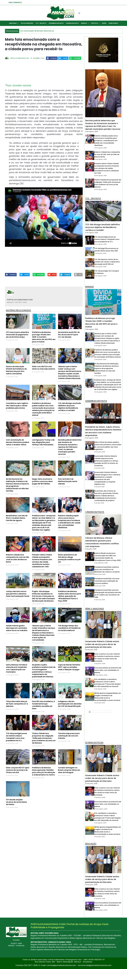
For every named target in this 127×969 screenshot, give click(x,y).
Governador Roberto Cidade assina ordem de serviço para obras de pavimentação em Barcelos (102, 644)
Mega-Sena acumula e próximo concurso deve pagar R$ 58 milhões (42, 481)
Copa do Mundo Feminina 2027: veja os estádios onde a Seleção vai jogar (69, 667)
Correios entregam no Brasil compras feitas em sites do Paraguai (69, 770)
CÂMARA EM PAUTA (72, 23)
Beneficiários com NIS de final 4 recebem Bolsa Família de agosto (16, 518)
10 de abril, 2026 (99, 468)
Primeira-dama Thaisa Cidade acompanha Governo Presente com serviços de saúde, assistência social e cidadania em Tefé (42, 561)
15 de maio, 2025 (99, 600)
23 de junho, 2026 (91, 650)
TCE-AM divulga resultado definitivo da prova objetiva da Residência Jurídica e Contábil (69, 407)
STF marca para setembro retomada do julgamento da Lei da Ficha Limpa (17, 334)
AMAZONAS (13, 23)
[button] (52, 58)
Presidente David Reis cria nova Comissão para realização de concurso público (106, 581)
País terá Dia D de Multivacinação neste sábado (67, 481)
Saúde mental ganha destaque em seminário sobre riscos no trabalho (16, 628)
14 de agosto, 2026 (100, 267)
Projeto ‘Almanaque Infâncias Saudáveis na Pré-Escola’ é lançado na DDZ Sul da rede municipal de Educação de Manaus (43, 596)
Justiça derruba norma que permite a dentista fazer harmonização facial (17, 593)
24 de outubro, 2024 (100, 675)
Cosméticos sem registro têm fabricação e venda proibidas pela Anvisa (17, 405)
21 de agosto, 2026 (91, 132)
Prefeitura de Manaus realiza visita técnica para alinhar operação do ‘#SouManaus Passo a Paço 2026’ (69, 596)
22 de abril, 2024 (99, 703)
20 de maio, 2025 (99, 586)
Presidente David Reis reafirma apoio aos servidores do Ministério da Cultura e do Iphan (107, 569)
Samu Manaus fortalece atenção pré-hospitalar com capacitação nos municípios (16, 668)
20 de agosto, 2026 (100, 148)
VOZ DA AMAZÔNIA (27, 23)
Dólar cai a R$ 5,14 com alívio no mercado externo (43, 367)
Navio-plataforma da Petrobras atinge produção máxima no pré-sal (69, 558)
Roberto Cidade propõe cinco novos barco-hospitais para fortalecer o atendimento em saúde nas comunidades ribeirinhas (69, 521)
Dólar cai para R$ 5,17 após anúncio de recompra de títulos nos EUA (17, 770)
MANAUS (84, 23)
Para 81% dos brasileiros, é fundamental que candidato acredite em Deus (43, 705)
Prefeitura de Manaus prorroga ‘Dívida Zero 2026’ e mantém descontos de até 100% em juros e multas (43, 337)
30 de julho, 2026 (99, 452)
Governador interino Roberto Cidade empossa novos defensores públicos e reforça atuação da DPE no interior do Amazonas (106, 461)
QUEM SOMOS (113, 23)
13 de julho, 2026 (90, 549)
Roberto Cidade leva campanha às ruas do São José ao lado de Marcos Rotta (17, 558)
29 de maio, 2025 (99, 574)
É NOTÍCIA (94, 23)
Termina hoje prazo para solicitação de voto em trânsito (69, 735)
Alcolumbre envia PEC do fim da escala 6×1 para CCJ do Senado (69, 334)
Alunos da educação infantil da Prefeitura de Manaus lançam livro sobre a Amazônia (16, 370)
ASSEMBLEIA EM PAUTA (56, 23)
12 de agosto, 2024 (100, 689)
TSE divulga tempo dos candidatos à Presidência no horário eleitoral (69, 628)
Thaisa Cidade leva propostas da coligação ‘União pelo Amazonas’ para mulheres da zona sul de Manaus (43, 738)
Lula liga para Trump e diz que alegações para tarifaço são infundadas (43, 442)
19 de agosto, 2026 (91, 438)
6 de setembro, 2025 (101, 563)
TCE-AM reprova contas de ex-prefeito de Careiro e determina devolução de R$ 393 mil (107, 261)
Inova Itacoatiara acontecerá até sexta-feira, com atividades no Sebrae (107, 670)
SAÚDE (104, 23)
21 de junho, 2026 (99, 663)
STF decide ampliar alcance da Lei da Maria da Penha (16, 802)
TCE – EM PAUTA (41, 23)
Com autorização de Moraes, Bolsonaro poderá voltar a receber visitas (17, 442)
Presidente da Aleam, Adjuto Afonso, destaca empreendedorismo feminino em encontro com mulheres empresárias (103, 431)
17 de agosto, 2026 (100, 253)
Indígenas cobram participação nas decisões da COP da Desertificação (70, 703)
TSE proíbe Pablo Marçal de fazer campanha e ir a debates (17, 703)
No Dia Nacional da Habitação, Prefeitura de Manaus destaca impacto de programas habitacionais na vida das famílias (17, 485)
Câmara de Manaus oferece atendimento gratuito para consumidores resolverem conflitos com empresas (102, 542)
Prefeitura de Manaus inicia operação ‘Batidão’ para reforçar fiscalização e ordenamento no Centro (43, 771)
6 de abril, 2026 (99, 503)
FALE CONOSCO (15, 2)
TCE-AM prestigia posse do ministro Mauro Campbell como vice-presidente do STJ (16, 737)
